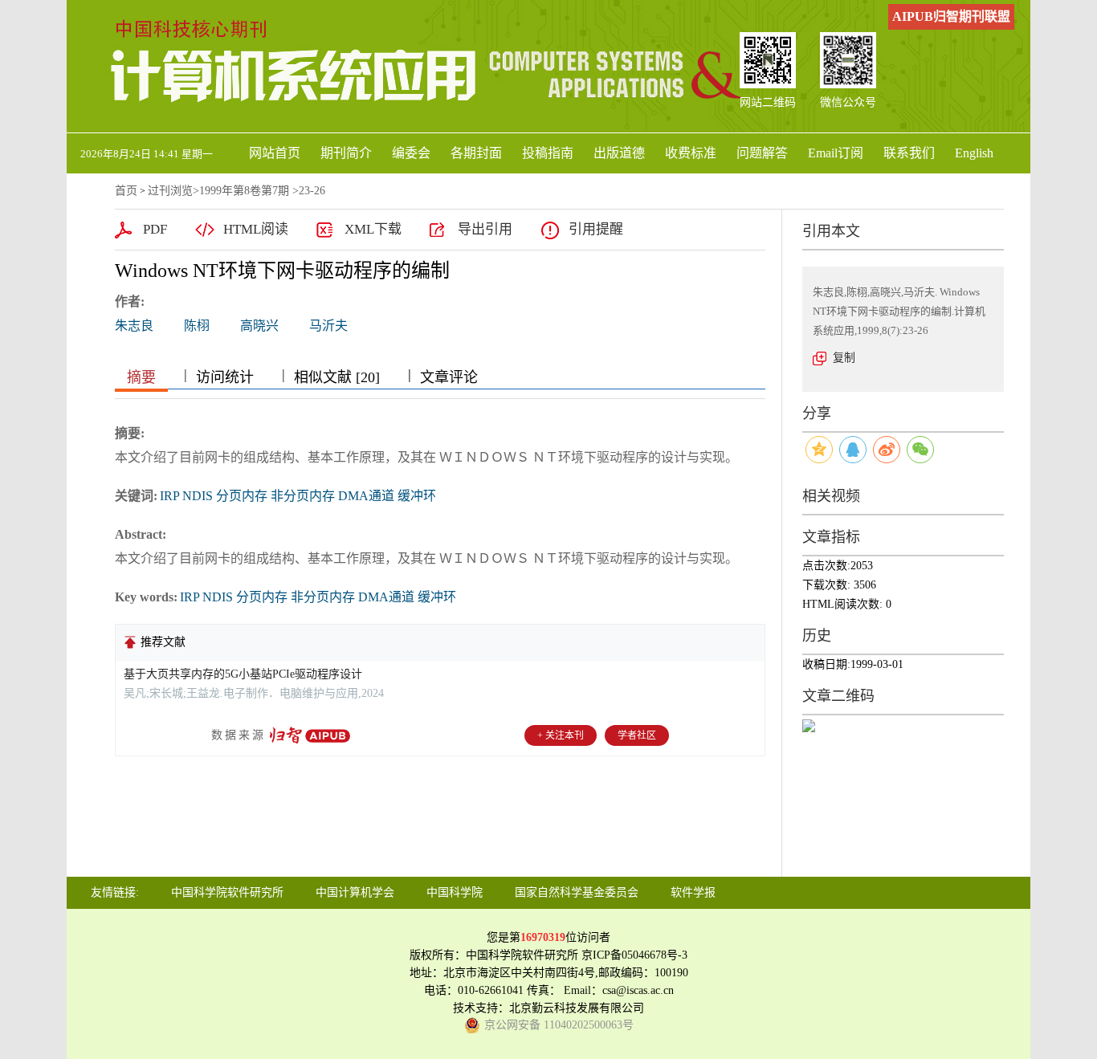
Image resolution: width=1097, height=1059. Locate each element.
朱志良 (134, 325)
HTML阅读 (255, 229)
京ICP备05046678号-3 (634, 955)
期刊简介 (346, 153)
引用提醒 (596, 229)
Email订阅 (835, 153)
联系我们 (909, 153)
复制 (844, 358)
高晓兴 (259, 325)
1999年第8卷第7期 (244, 191)
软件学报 (693, 892)
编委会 (411, 153)
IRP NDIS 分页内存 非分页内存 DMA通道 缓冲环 (298, 496)
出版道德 (619, 153)
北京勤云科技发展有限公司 (576, 1008)
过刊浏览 (170, 191)
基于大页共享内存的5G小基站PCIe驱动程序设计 (243, 674)
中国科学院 (454, 892)
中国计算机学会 (355, 892)
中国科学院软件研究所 (227, 892)
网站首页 (274, 153)
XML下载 (373, 229)
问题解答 (762, 153)
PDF (155, 229)
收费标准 (690, 153)
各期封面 (476, 153)
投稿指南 (547, 153)
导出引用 (485, 229)
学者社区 (637, 735)
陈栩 (197, 325)
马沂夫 (328, 325)
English (974, 153)
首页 (126, 191)
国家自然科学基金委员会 (576, 892)
